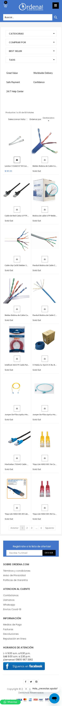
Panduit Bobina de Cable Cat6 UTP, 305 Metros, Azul (45, 315)
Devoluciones (11, 634)
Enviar (49, 552)
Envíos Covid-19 (12, 609)
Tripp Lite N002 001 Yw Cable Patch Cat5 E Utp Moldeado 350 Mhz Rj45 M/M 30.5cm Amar (45, 464)
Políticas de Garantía (15, 580)
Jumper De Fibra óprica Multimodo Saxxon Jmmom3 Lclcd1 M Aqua (45, 415)
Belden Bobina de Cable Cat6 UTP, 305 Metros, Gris (17, 315)
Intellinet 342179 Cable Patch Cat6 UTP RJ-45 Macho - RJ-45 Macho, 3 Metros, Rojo (17, 365)
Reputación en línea (14, 638)
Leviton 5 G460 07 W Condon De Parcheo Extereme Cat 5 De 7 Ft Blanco (17, 166)
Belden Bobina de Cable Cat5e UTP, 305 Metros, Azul (45, 166)
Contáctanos (10, 595)
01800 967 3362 (24, 659)
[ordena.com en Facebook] (25, 681)
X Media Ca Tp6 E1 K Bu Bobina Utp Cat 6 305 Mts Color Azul (45, 365)
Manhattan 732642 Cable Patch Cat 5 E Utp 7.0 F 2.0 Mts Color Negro (17, 464)
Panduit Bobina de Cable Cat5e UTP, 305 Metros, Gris (45, 265)
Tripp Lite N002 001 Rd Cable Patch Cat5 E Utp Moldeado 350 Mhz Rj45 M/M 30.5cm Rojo (45, 514)
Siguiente (49, 528)
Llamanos (8, 600)
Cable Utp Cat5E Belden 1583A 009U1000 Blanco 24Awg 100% (17, 265)
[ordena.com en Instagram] (36, 681)
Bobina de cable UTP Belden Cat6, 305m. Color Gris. (45, 216)
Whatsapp (9, 604)
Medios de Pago (12, 624)
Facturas (8, 629)
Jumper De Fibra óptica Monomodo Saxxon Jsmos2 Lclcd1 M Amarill (17, 415)
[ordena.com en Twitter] (31, 681)
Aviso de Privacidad (14, 575)
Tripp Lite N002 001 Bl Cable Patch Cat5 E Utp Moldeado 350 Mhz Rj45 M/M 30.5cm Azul (17, 514)
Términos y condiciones (16, 570)
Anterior (14, 528)
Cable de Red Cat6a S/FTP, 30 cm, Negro (17, 216)
